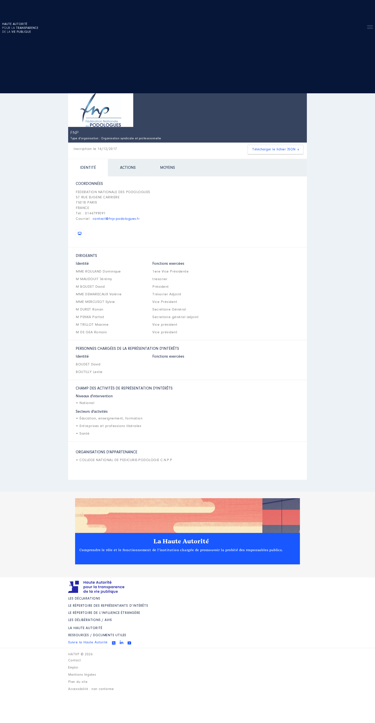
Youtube (129, 643)
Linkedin (121, 642)
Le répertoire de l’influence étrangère (104, 613)
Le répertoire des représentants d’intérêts (108, 606)
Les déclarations (84, 598)
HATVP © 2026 (80, 654)
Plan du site (78, 682)
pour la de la (20, 28)
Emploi (73, 667)
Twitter (113, 643)
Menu (370, 28)
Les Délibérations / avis (90, 620)
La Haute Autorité (181, 541)
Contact (74, 660)
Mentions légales (82, 675)
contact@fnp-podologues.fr (116, 219)
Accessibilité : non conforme (91, 689)
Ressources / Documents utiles (97, 635)
